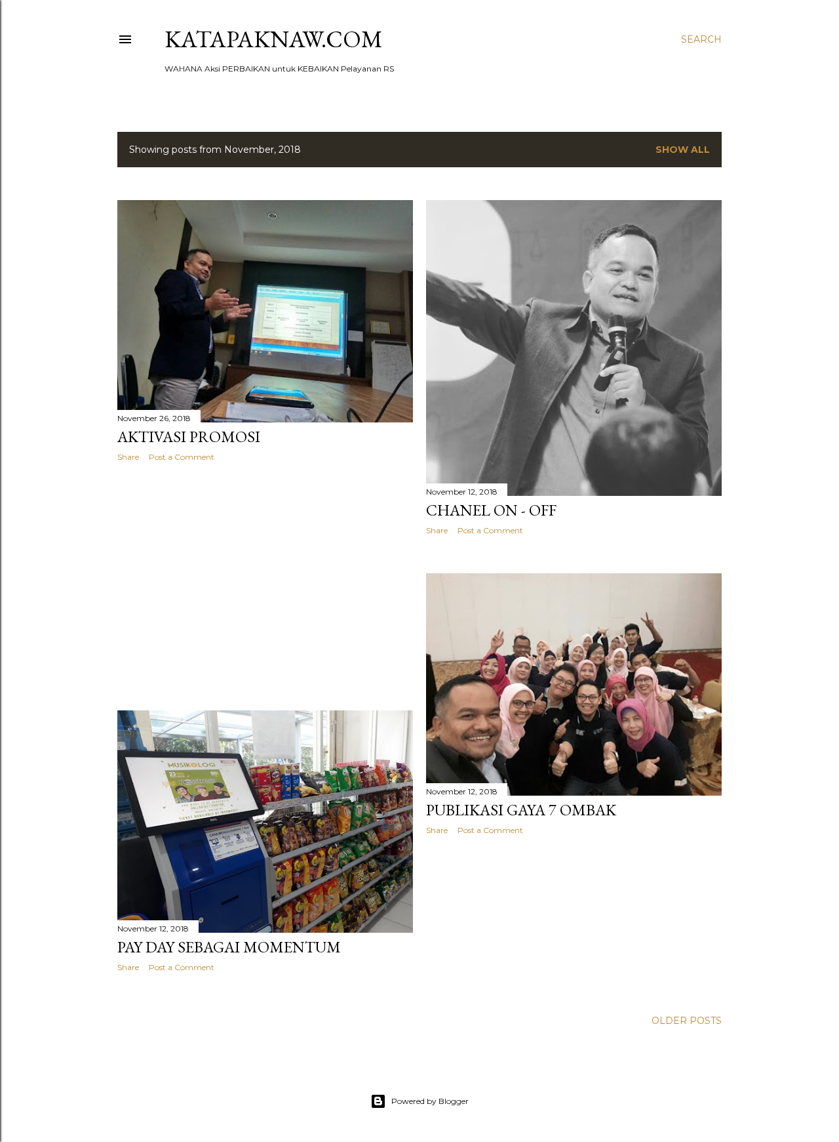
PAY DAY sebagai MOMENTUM (229, 947)
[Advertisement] (265, 586)
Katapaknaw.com (274, 39)
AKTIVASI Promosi (188, 436)
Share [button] (128, 457)
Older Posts (687, 1021)
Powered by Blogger (430, 1101)
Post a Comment (181, 457)
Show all (682, 149)
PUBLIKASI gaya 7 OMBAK (521, 810)
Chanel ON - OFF (491, 510)
